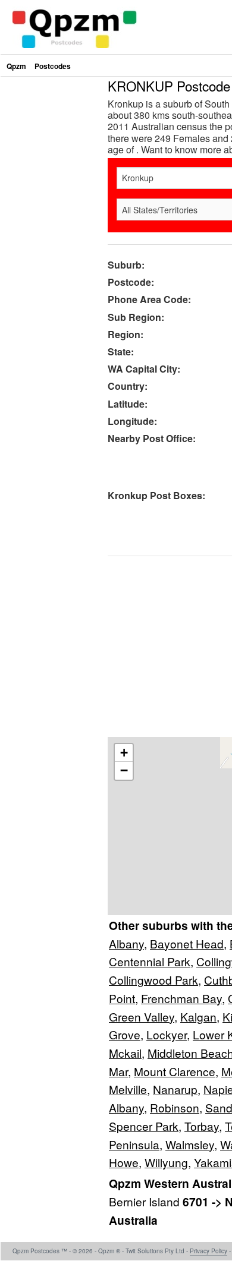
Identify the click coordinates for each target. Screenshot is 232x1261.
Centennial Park (149, 961)
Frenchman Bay (181, 998)
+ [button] (124, 752)
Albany (126, 943)
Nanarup (175, 1089)
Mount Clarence (174, 1071)
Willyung (166, 1162)
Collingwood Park (153, 980)
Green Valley (141, 1016)
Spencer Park (143, 1126)
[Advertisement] (116, 195)
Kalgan (198, 1016)
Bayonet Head (187, 943)
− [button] (124, 770)
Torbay (201, 1126)
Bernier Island (146, 1201)
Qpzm (16, 66)
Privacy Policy (208, 1251)
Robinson (174, 1107)
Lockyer (166, 1034)
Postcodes (53, 66)
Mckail (125, 1053)
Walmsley (189, 1144)
